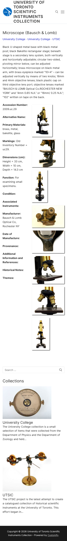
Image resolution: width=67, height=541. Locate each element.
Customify (53, 535)
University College (14, 39)
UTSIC (56, 39)
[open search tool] (56, 11)
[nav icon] (62, 11)
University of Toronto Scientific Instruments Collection (29, 12)
